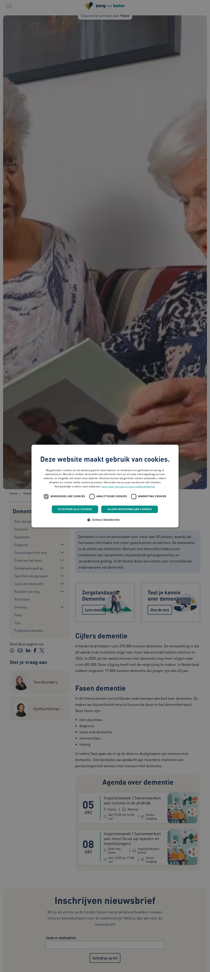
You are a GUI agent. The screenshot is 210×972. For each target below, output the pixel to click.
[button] (105, 519)
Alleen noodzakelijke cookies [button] (129, 509)
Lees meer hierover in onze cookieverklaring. (128, 486)
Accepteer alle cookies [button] (75, 509)
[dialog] (105, 486)
